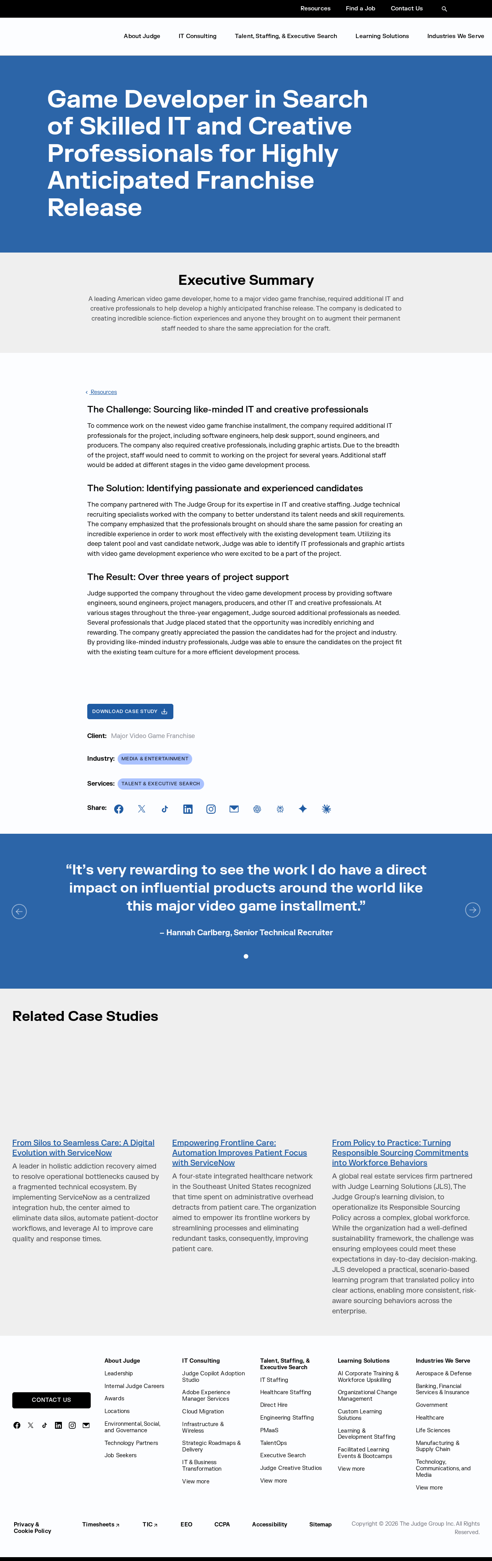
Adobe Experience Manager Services (206, 1395)
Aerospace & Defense (444, 1373)
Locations (117, 1411)
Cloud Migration (203, 1411)
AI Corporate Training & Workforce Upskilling (368, 1376)
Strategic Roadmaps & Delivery (211, 1446)
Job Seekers (121, 1455)
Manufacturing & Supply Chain (437, 1446)
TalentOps (273, 1443)
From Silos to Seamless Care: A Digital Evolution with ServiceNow (83, 1148)
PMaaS (269, 1430)
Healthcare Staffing (286, 1392)
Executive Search (283, 1455)
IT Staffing (274, 1380)
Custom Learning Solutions (360, 1414)
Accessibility (269, 1524)
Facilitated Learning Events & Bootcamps (365, 1453)
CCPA (222, 1524)
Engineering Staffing (287, 1418)
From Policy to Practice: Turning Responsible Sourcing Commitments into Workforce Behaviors (400, 1153)
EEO (186, 1524)
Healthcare (430, 1418)
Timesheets (98, 1524)
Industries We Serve (455, 36)
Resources (316, 8)
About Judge (142, 36)
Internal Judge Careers (134, 1386)
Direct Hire (274, 1405)
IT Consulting (197, 36)
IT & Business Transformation (201, 1465)
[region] (246, 899)
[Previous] (19, 910)
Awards (114, 1398)
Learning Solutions (382, 36)
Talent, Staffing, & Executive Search (286, 36)
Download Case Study (125, 711)
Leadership (119, 1373)
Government (432, 1405)
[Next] (473, 910)
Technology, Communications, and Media (443, 1468)
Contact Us (407, 8)
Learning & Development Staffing (367, 1434)
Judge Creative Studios (291, 1468)
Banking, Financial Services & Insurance (443, 1389)
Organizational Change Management (367, 1395)
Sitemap (320, 1524)
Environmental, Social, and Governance (132, 1427)
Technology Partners (131, 1443)
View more (195, 1481)
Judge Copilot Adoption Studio (213, 1376)
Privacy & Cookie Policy (32, 1527)
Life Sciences (433, 1430)
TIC (147, 1524)
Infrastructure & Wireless (202, 1427)
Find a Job (361, 8)
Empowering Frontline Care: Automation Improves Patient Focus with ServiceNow (239, 1153)
